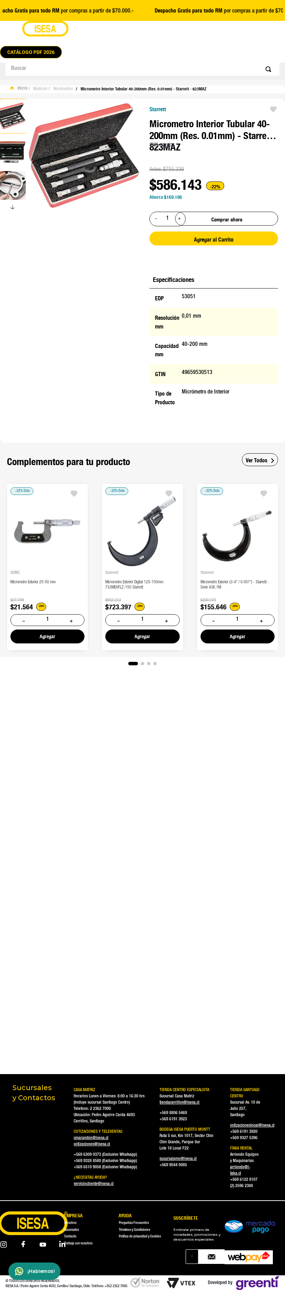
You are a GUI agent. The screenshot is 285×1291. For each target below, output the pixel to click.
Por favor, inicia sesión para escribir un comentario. (70, 934)
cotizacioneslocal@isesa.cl (252, 1125)
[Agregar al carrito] (47, 636)
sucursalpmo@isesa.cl (178, 1159)
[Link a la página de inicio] (20, 89)
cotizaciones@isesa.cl (92, 1144)
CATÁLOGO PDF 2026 (31, 52)
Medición (40, 89)
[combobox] (142, 69)
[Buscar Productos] (270, 69)
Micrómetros (63, 89)
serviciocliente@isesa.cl (94, 1184)
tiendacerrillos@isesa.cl (180, 1103)
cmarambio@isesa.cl (91, 1138)
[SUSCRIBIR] (211, 1256)
